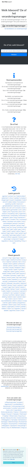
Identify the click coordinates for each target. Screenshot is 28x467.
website (14, 262)
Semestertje (22, 420)
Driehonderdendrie (7, 412)
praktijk (23, 306)
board (12, 200)
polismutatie (7, 408)
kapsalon (17, 308)
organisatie (10, 306)
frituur (24, 241)
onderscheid (5, 210)
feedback (18, 267)
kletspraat (6, 225)
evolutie (18, 208)
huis (6, 299)
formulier (13, 275)
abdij (10, 202)
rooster (9, 279)
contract (10, 196)
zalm (24, 210)
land (20, 277)
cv (19, 279)
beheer (13, 289)
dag (8, 233)
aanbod (3, 233)
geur (19, 229)
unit (13, 208)
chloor (11, 198)
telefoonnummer (16, 260)
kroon (7, 219)
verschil (5, 202)
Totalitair (5, 416)
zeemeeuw (17, 206)
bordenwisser (5, 215)
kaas (2, 289)
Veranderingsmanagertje (13, 329)
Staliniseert (23, 414)
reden (4, 231)
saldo (4, 291)
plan (25, 237)
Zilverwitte (23, 412)
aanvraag (12, 235)
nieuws (11, 241)
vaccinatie (5, 235)
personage (7, 239)
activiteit (5, 267)
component (15, 239)
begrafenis (5, 241)
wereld (19, 297)
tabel (20, 281)
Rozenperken (13, 424)
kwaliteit (3, 285)
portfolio (11, 295)
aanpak (5, 264)
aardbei (16, 198)
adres (12, 271)
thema (20, 237)
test (13, 287)
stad (16, 233)
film (23, 275)
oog (8, 227)
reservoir (19, 204)
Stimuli (3, 427)
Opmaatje (14, 420)
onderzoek (6, 271)
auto (14, 243)
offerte (9, 237)
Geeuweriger (22, 425)
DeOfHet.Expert (5, 386)
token (9, 308)
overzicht (21, 265)
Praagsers (5, 424)
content (17, 306)
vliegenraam (5, 200)
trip (17, 219)
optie (15, 229)
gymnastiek (14, 210)
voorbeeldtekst (18, 404)
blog (15, 217)
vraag (5, 269)
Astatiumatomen (22, 418)
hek (19, 262)
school (22, 271)
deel (23, 267)
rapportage (15, 258)
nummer (20, 269)
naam (19, 275)
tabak (3, 208)
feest (10, 264)
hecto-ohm (9, 410)
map (10, 258)
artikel (9, 273)
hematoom (21, 217)
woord (9, 277)
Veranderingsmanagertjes (14, 331)
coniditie (14, 408)
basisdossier (7, 406)
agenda (4, 196)
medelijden (18, 200)
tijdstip (3, 227)
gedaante (6, 217)
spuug (18, 225)
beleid (10, 297)
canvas (23, 308)
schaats (13, 219)
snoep (25, 301)
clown (24, 208)
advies (11, 265)
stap (23, 225)
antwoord (21, 264)
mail (17, 273)
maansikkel (17, 410)
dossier (10, 285)
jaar (25, 233)
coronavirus (15, 291)
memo (18, 231)
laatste (4, 306)
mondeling (11, 213)
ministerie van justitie (14, 221)
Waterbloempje (13, 422)
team (14, 285)
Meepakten (5, 425)
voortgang (23, 289)
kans (23, 229)
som (20, 210)
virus (3, 262)
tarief (8, 231)
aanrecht (23, 291)
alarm (11, 217)
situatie (11, 267)
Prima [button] (13, 462)
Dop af (9, 427)
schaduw (23, 198)
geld (10, 303)
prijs (15, 304)
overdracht (6, 293)
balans (9, 291)
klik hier (17, 174)
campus (19, 301)
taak (25, 285)
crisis (23, 262)
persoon (22, 273)
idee (24, 297)
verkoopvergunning (18, 406)
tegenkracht (8, 404)
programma (21, 303)
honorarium (21, 202)
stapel (4, 211)
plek (25, 227)
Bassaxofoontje (11, 418)
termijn (10, 269)
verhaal (5, 265)
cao (8, 229)
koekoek (12, 225)
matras (14, 303)
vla (7, 208)
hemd (17, 287)
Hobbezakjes (23, 424)
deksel (18, 295)
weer (14, 297)
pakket (15, 264)
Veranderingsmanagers (14, 327)
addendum (5, 198)
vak (11, 293)
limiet (3, 279)
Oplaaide (16, 414)
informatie (6, 275)
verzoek (4, 281)
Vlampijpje (4, 422)
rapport (22, 258)
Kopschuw (22, 416)
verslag (22, 293)
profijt (14, 204)
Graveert (9, 414)
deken (23, 295)
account (4, 258)
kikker (4, 221)
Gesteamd (13, 425)
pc (15, 196)
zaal (4, 229)
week (15, 269)
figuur (23, 231)
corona (23, 279)
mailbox (4, 308)
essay (24, 260)
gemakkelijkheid (8, 206)
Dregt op (24, 427)
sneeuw (4, 213)
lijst (24, 281)
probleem (4, 304)
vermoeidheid (7, 223)
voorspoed (23, 219)
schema (3, 237)
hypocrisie (14, 211)
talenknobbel (21, 196)
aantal (21, 233)
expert (5, 287)
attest (14, 301)
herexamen (22, 215)
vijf (10, 208)
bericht (4, 283)
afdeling (4, 297)
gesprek (14, 237)
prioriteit (21, 223)
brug (14, 227)
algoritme (12, 310)
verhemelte (14, 215)
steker (14, 202)
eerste (5, 303)
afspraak (9, 283)
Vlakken (16, 412)
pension (15, 223)
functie (23, 304)
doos (20, 211)
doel (18, 304)
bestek (7, 289)
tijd (17, 277)
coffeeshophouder (10, 402)
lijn (11, 227)
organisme (22, 213)
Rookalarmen (23, 422)
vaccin (15, 299)
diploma (23, 283)
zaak (11, 229)
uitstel (15, 265)
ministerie (20, 227)
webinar (8, 262)
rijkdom (22, 287)
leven (18, 310)
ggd (10, 287)
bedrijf (4, 273)
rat (24, 211)
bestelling (18, 241)
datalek (6, 310)
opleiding (8, 204)
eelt (16, 213)
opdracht (20, 285)
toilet (24, 200)
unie (8, 211)
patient (19, 235)
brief (13, 273)
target (21, 239)
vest (23, 235)
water (12, 233)
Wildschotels (13, 416)
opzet (13, 231)
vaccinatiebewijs (6, 301)
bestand (14, 279)
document (16, 283)
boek (13, 277)
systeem (16, 293)
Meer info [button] (12, 459)
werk (10, 299)
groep (17, 271)
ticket (3, 260)
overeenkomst (13, 281)
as (13, 308)
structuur (5, 295)
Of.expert (7, 2)
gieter (3, 219)
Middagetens (6, 420)
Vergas (3, 414)
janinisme (21, 408)
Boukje (3, 418)
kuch (23, 206)
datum (11, 304)
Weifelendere (16, 427)
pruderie (19, 402)
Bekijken (14, 54)
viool (23, 221)
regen (8, 260)
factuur (3, 277)
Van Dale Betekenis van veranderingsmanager (15, 28)
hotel (22, 310)
